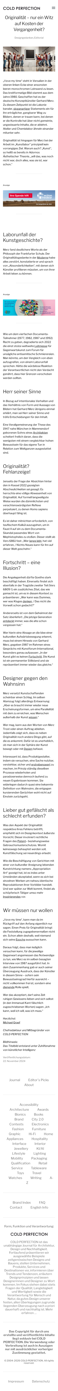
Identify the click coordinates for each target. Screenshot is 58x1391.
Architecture (19, 1109)
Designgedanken (24, 37)
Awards (43, 1109)
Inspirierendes (12, 896)
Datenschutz (41, 1381)
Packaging (39, 1158)
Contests (16, 1124)
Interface (19, 1144)
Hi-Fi (32, 1134)
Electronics (40, 1124)
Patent (21, 841)
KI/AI (40, 1148)
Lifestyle (18, 1153)
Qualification (20, 1163)
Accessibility (29, 1105)
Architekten (40, 432)
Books (38, 1114)
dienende (9, 987)
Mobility (17, 1158)
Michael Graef (11, 1022)
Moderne (42, 257)
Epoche (20, 939)
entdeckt (8, 621)
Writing (35, 1178)
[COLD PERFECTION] (21, 8)
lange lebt (35, 540)
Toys (20, 1173)
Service (17, 1168)
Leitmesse (41, 346)
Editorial (39, 37)
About (29, 1085)
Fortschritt (35, 656)
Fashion (18, 1129)
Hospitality (40, 1139)
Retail (43, 1163)
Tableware (39, 1168)
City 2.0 (38, 1119)
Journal (14, 1080)
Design (28, 748)
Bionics (20, 1114)
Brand (18, 1119)
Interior (40, 1144)
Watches (15, 1178)
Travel (36, 1173)
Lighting (39, 1153)
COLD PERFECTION (24, 1242)
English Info (39, 1207)
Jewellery (21, 1148)
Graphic (15, 1134)
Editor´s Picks (38, 1080)
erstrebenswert (40, 764)
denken (27, 601)
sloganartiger (21, 108)
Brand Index (22, 1202)
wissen (33, 717)
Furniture (39, 1129)
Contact (16, 1207)
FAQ (42, 1202)
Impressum (16, 1381)
